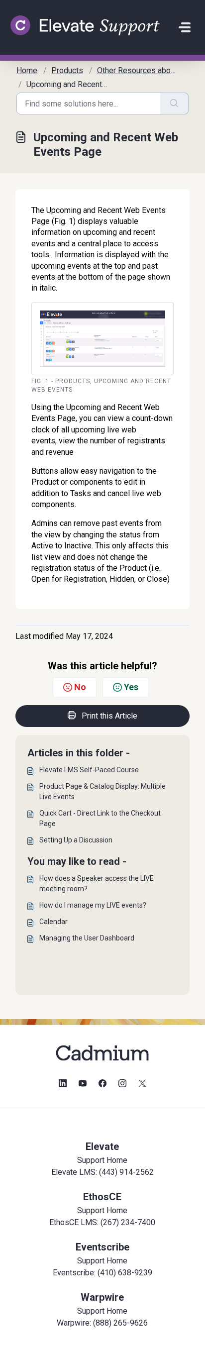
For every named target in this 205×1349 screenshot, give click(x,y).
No (80, 687)
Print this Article (109, 716)
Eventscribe (102, 1247)
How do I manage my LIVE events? (92, 905)
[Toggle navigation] (185, 27)
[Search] (174, 103)
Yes (131, 687)
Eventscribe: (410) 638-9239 (102, 1272)
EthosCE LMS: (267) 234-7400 (102, 1222)
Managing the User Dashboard (86, 938)
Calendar (53, 922)
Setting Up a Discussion (75, 840)
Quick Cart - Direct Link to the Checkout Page (100, 818)
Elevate (102, 1146)
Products (67, 70)
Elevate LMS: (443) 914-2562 (102, 1172)
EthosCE (102, 1197)
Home (26, 70)
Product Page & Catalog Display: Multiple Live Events (102, 791)
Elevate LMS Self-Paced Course (89, 770)
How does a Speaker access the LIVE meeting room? (96, 883)
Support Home (102, 1160)
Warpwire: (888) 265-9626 (102, 1323)
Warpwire (102, 1297)
